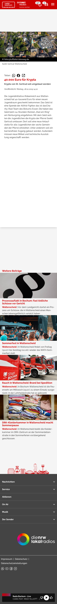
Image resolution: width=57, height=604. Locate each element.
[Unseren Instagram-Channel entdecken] (15, 568)
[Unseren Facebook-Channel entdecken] (11, 568)
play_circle (46, 597)
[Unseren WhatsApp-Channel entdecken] (2, 568)
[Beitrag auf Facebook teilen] (18, 75)
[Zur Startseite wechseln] (8, 4)
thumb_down (41, 597)
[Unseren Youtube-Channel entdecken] (6, 568)
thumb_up (51, 597)
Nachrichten (8, 482)
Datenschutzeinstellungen (14, 563)
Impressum (6, 559)
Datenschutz (21, 559)
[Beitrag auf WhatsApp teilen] (13, 75)
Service (6, 489)
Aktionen (6, 497)
